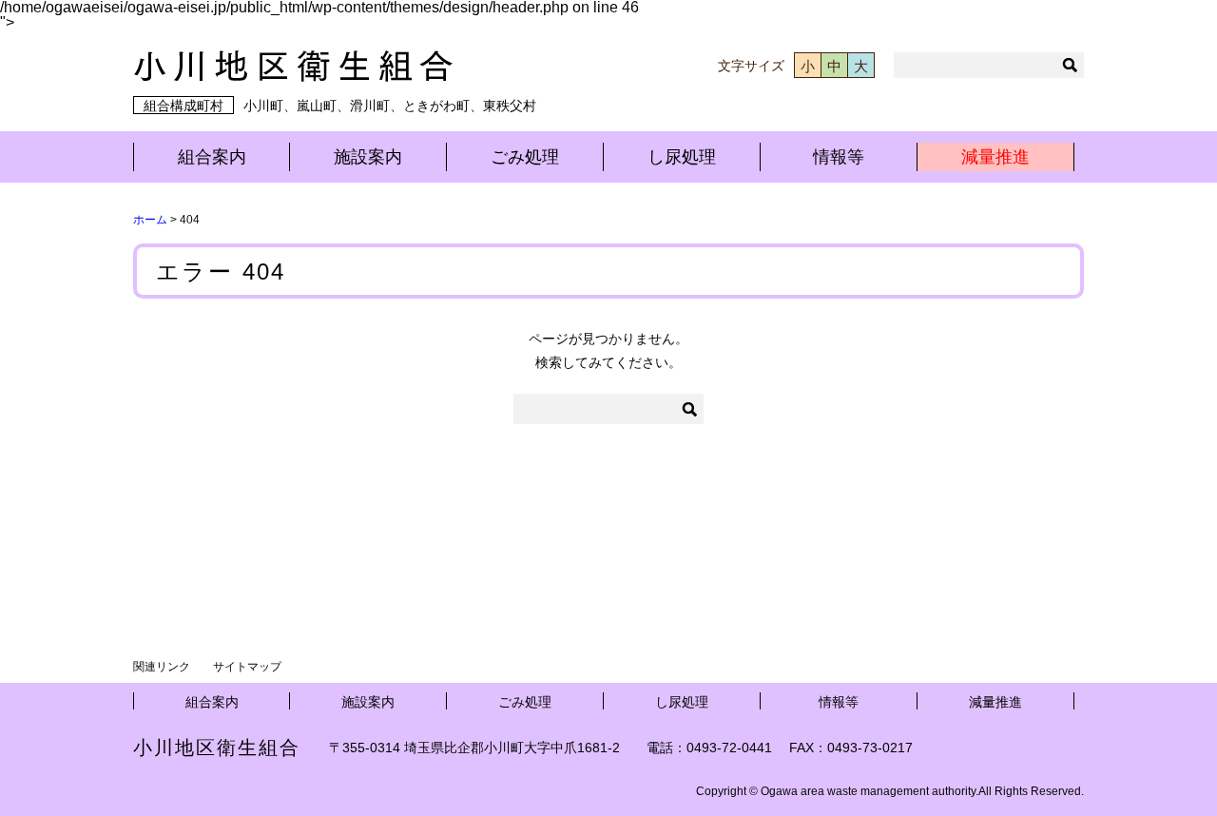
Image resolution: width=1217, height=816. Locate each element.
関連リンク (161, 666)
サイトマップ (247, 666)
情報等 (838, 156)
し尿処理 (681, 156)
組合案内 (212, 156)
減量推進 (995, 156)
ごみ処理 (525, 156)
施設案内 (368, 156)
